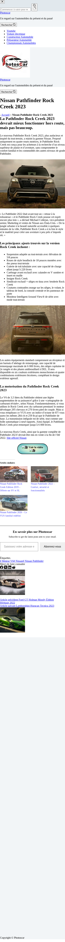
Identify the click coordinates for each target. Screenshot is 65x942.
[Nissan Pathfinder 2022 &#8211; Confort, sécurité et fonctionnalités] (44, 474)
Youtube (11, 30)
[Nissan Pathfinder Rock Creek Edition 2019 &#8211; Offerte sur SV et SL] (14, 474)
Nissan (18, 561)
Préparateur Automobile (19, 40)
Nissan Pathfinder (33, 561)
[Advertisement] (32, 785)
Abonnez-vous (52, 546)
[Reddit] (13, 568)
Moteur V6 (7, 561)
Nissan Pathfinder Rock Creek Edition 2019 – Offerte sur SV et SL (11, 487)
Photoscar (5, 12)
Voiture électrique (16, 33)
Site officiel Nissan (16, 437)
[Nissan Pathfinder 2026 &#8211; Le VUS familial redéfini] (14, 503)
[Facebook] (2, 568)
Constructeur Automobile (20, 36)
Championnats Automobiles (21, 43)
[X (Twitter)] (6, 568)
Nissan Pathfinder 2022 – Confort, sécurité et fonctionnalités (43, 487)
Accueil (5, 114)
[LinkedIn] (10, 568)
